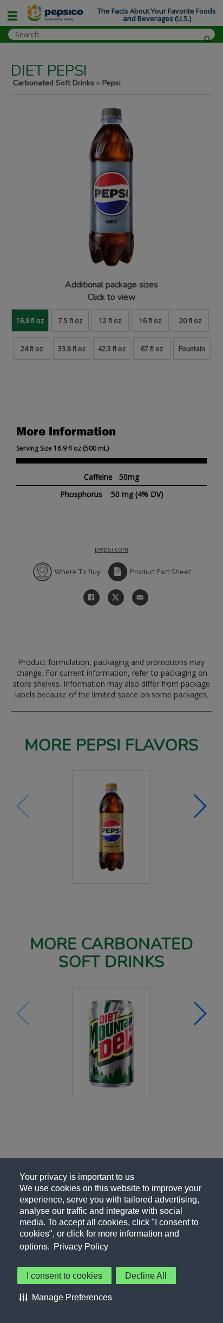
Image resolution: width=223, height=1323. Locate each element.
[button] (65, 1297)
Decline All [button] (146, 1275)
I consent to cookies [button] (64, 1275)
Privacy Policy (81, 1246)
